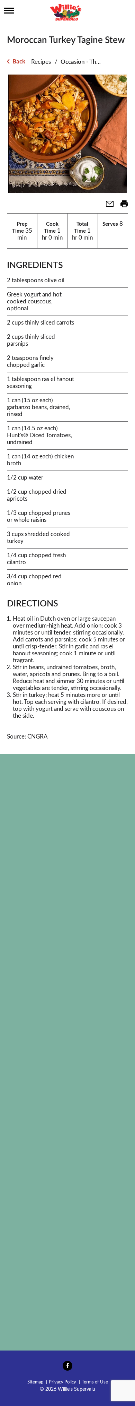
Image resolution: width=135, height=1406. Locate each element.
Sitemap (35, 1382)
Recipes (41, 62)
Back (18, 61)
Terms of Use (95, 1382)
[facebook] (67, 1367)
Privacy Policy (62, 1382)
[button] (107, 206)
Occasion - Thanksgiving (92, 62)
